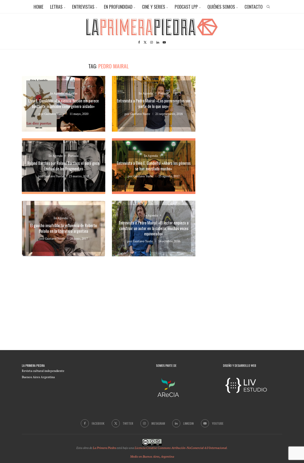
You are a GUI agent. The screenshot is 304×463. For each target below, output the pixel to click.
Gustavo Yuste (54, 114)
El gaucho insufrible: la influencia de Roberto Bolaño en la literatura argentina (63, 228)
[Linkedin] (157, 42)
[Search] (268, 6)
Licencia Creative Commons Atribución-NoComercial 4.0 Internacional (181, 448)
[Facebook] (139, 42)
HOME (38, 6)
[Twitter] (145, 42)
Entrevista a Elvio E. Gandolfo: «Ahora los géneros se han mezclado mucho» (154, 165)
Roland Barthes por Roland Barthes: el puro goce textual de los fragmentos (63, 165)
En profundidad (118, 6)
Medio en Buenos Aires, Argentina (152, 456)
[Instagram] (151, 42)
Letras (56, 6)
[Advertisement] (244, 94)
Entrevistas (83, 6)
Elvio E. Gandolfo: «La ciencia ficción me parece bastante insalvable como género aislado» (63, 103)
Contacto (254, 6)
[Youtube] (164, 42)
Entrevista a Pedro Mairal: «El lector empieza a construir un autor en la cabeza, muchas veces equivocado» (153, 228)
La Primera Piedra (104, 448)
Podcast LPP (186, 6)
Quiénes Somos (221, 6)
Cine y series (153, 6)
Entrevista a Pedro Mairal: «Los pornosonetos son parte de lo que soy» (154, 103)
